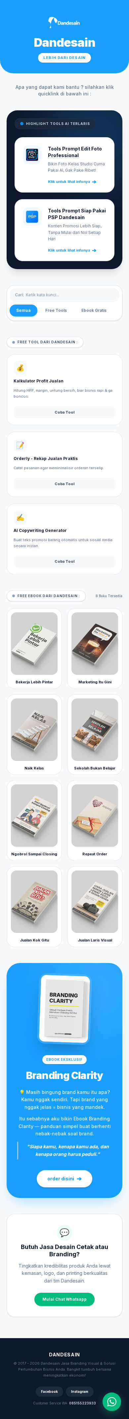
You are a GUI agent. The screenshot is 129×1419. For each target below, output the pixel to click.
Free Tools (56, 310)
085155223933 (82, 1403)
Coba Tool (64, 412)
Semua (23, 310)
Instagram (79, 1391)
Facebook (49, 1391)
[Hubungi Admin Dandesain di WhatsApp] (112, 1401)
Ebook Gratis (94, 310)
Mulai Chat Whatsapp (64, 1299)
